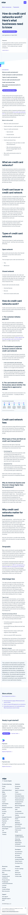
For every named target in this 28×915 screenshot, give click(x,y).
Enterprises (18, 786)
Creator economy (19, 813)
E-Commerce (18, 794)
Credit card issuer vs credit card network (12, 74)
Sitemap (4, 887)
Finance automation (19, 798)
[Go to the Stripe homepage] (3, 779)
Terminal (4, 832)
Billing (3, 792)
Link (3, 815)
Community (5, 874)
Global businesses (19, 799)
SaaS (16, 809)
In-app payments (19, 801)
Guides (4, 868)
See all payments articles (8, 696)
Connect (4, 799)
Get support (5, 896)
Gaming (17, 815)
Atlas (3, 788)
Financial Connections (7, 807)
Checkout (4, 796)
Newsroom (17, 872)
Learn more (5, 50)
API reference (18, 853)
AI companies (18, 811)
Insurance (17, 820)
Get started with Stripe (9, 31)
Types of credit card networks (9, 77)
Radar (3, 824)
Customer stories (6, 870)
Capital (3, 794)
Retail (16, 832)
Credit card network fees (8, 82)
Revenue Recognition (7, 826)
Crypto (3, 801)
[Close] (25, 908)
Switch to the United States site (10, 911)
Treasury (4, 834)
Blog (3, 872)
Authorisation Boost (7, 790)
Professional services (20, 828)
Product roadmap (19, 868)
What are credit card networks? (10, 72)
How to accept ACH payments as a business (15, 704)
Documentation (18, 851)
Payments (16, 7)
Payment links (5, 819)
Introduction (5, 69)
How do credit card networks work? (11, 80)
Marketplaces (18, 803)
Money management (20, 805)
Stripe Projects (18, 861)
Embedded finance (19, 796)
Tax (3, 830)
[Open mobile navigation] (25, 2)
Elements (4, 805)
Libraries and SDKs (19, 859)
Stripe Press (18, 874)
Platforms (17, 807)
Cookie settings (6, 889)
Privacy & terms (6, 880)
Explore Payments (6, 751)
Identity (4, 809)
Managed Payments (7, 817)
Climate (4, 798)
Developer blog (18, 863)
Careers (17, 870)
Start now (5, 733)
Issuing (3, 813)
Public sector (18, 830)
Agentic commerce (19, 790)
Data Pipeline (5, 803)
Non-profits (18, 826)
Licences (4, 885)
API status (17, 855)
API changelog (18, 857)
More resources (6, 7)
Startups (17, 788)
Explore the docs (6, 766)
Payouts (4, 823)
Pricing (3, 786)
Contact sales (14, 733)
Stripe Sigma (5, 828)
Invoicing (4, 811)
